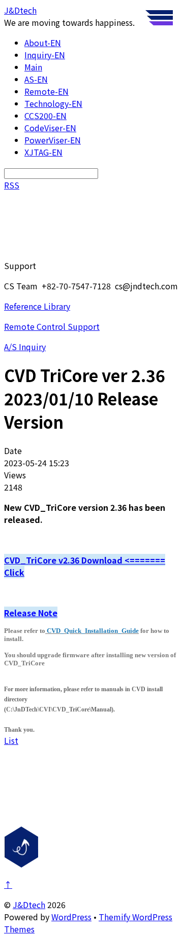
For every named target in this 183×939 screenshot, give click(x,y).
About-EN (42, 42)
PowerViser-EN (52, 140)
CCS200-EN (45, 115)
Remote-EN (46, 91)
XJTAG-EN (43, 152)
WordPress (71, 917)
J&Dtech (29, 904)
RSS (11, 185)
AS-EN (36, 79)
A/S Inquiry (25, 347)
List (11, 740)
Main (33, 67)
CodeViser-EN (50, 128)
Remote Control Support (52, 326)
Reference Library (37, 306)
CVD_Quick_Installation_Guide (93, 630)
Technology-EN (53, 103)
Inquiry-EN (44, 55)
